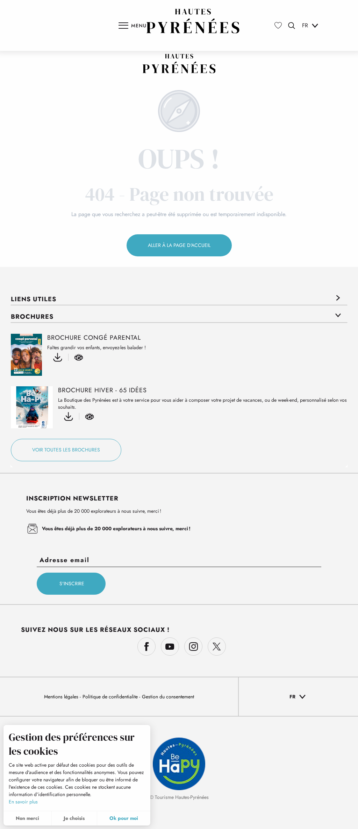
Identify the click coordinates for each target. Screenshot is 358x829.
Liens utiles (33, 299)
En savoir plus (23, 801)
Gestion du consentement (168, 696)
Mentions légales (62, 696)
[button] (292, 26)
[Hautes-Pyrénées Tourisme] (192, 21)
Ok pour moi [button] (123, 818)
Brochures (32, 316)
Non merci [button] (27, 818)
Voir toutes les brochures (66, 449)
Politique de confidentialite (111, 696)
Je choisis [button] (74, 818)
